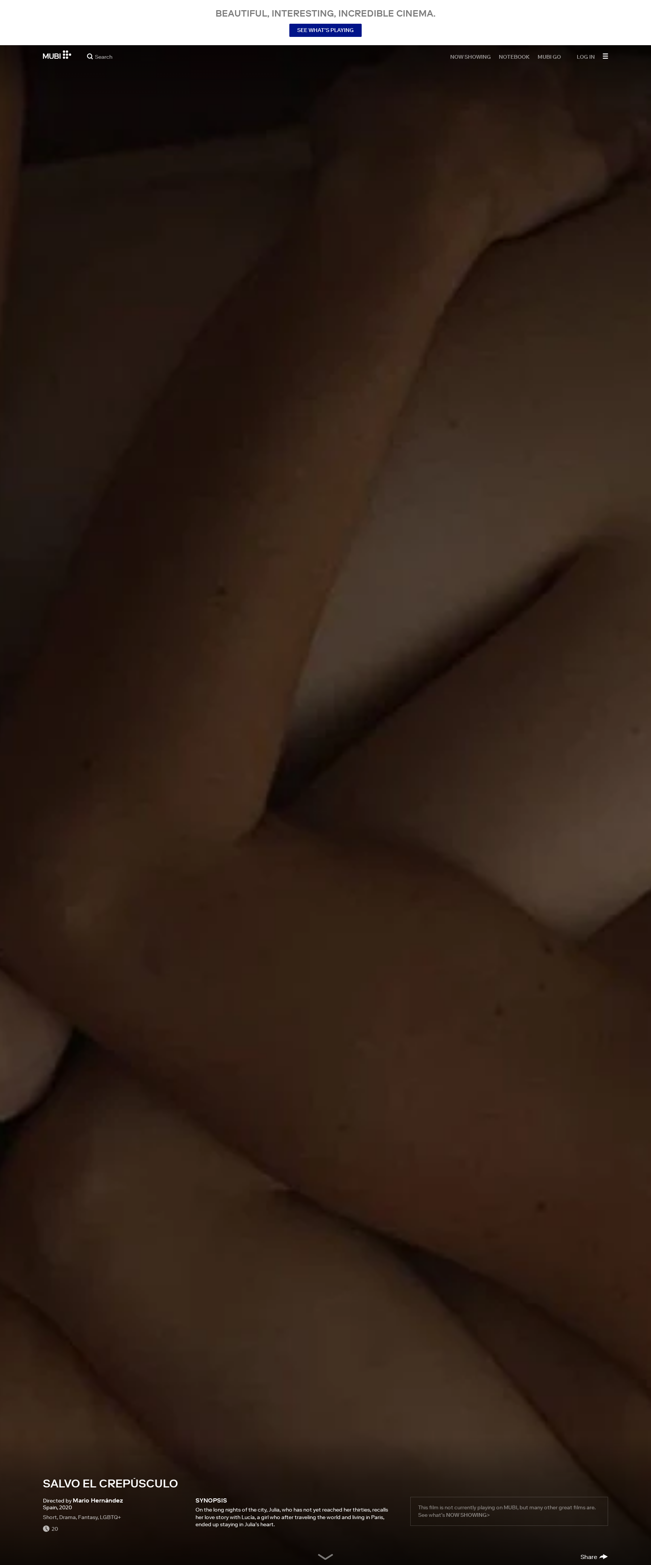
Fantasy (88, 1517)
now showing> (468, 1515)
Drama (67, 1517)
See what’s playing (325, 30)
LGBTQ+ (110, 1517)
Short (50, 1517)
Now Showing (470, 56)
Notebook (514, 56)
